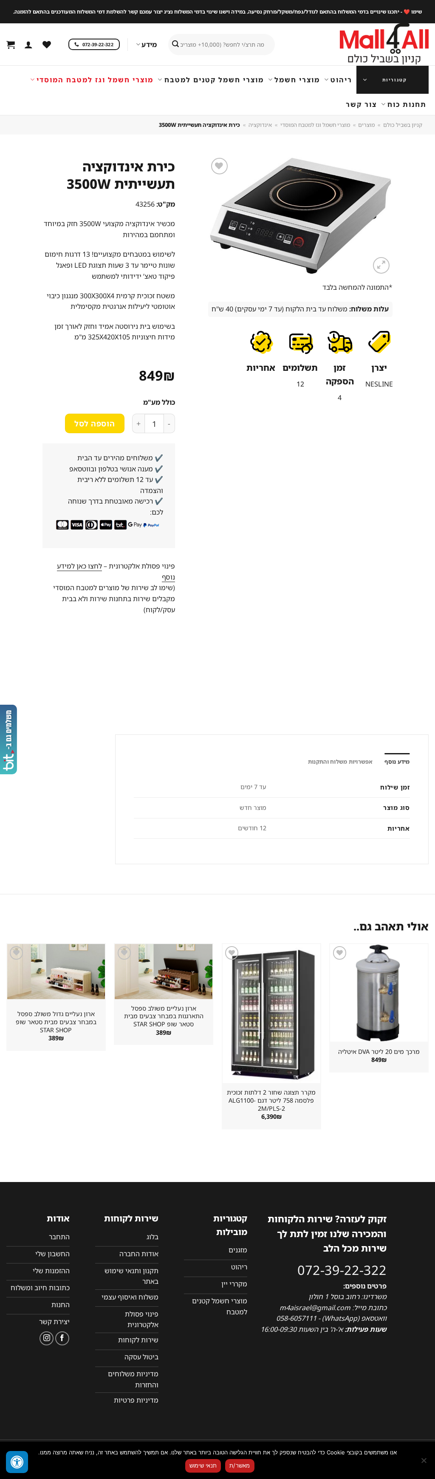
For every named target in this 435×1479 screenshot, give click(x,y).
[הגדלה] (381, 265)
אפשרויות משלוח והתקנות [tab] (340, 761)
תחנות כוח (407, 104)
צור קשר (361, 104)
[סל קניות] (10, 44)
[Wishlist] (46, 44)
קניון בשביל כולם (402, 125)
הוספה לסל (94, 423)
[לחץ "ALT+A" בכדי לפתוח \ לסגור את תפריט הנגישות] (17, 1462)
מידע (149, 44)
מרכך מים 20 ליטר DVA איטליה (379, 1052)
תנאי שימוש (203, 1465)
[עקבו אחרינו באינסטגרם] (47, 1338)
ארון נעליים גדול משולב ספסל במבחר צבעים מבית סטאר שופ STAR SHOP (56, 1022)
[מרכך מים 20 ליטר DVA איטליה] (379, 993)
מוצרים (366, 125)
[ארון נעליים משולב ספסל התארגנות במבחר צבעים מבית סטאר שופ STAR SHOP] (163, 971)
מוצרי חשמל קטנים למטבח (213, 79)
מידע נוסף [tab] (397, 761)
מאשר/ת (239, 1465)
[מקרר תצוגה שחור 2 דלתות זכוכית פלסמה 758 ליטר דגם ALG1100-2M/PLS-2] (271, 1013)
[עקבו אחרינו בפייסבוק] (62, 1338)
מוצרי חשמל (297, 79)
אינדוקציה (260, 125)
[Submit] (175, 44)
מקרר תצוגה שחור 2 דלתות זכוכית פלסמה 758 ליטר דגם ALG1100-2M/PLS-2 (271, 1100)
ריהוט (341, 79)
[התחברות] (28, 44)
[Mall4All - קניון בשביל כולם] (367, 44)
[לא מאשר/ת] (424, 1463)
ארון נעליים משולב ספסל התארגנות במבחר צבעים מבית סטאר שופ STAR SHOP (163, 1016)
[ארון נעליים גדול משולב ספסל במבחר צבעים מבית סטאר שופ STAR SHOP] (56, 971)
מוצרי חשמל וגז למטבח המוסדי (95, 79)
